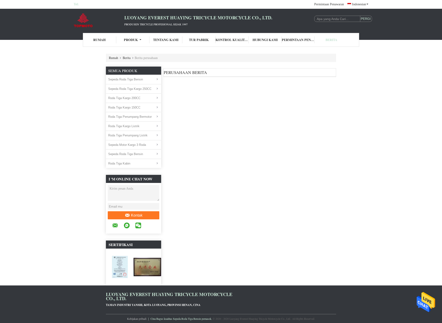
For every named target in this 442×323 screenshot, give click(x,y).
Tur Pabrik (199, 39)
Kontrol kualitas (232, 39)
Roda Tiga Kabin (119, 163)
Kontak (136, 215)
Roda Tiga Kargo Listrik (124, 126)
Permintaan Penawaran (329, 4)
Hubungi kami (265, 39)
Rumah (99, 39)
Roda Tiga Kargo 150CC (124, 107)
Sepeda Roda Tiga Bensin (125, 79)
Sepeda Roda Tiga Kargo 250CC (129, 89)
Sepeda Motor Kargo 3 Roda (127, 145)
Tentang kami (165, 39)
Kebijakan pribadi (136, 318)
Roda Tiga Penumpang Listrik (128, 135)
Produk (131, 39)
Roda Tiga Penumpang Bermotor (130, 116)
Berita (331, 39)
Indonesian (359, 4)
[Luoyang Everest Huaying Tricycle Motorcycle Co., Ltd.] (99, 20)
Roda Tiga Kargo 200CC (124, 98)
